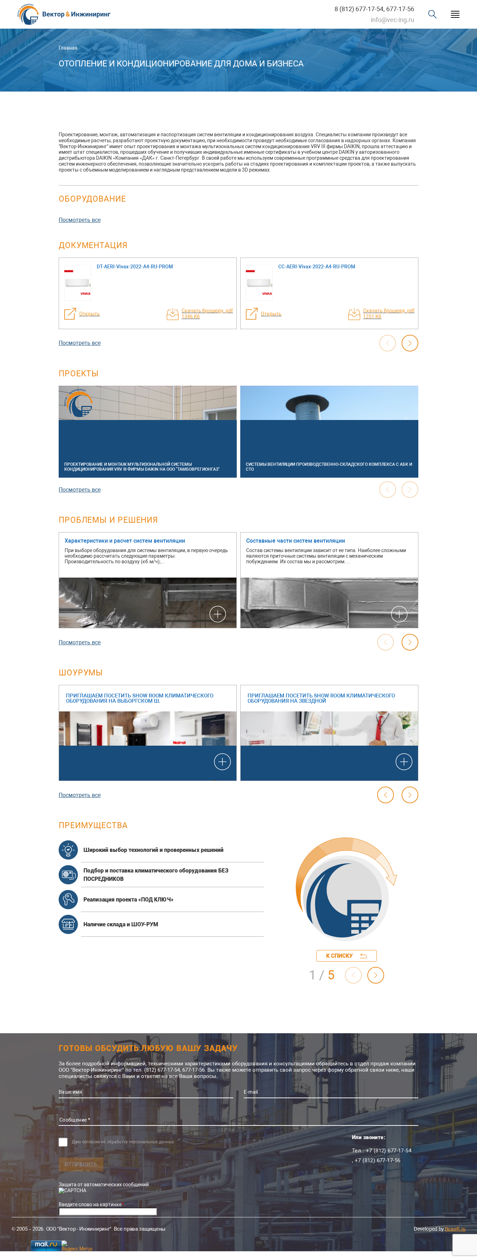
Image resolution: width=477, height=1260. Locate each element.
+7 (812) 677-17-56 (378, 1160)
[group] (148, 432)
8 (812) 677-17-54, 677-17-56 (374, 9)
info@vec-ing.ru (392, 19)
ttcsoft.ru (455, 1229)
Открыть (89, 314)
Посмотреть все (80, 220)
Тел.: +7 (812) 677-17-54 (381, 1150)
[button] (410, 343)
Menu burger (455, 14)
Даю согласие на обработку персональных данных (123, 1141)
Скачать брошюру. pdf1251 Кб (388, 313)
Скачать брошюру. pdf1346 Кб (207, 313)
